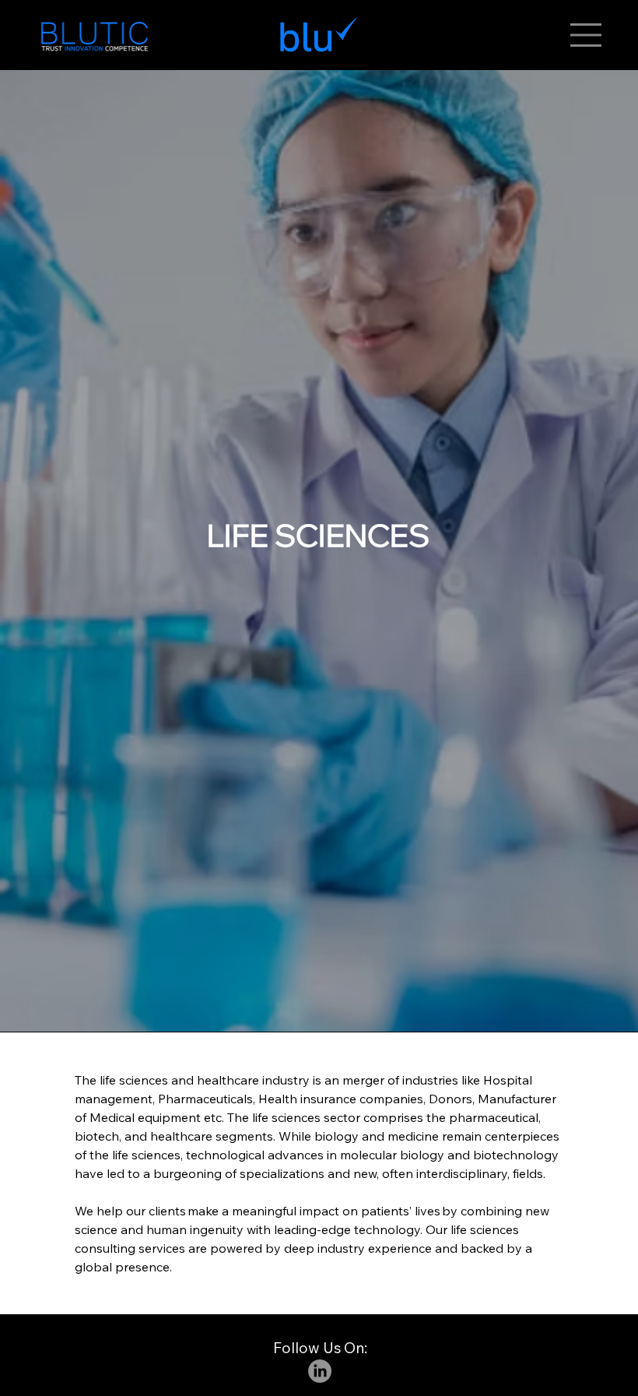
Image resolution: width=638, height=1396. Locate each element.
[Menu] (586, 35)
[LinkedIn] (319, 1371)
